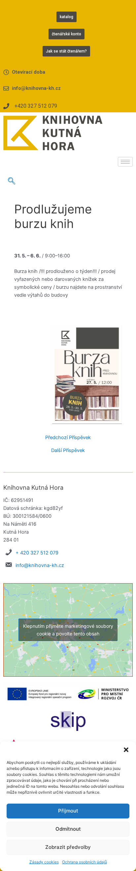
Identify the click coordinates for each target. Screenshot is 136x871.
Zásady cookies (44, 861)
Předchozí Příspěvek (68, 437)
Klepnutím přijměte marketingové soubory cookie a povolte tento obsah (68, 629)
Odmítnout (68, 829)
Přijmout (68, 811)
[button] (126, 749)
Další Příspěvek (68, 450)
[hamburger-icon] (125, 162)
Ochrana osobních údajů (84, 861)
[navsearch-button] (11, 181)
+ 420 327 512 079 (37, 553)
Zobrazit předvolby (68, 847)
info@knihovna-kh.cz (40, 565)
